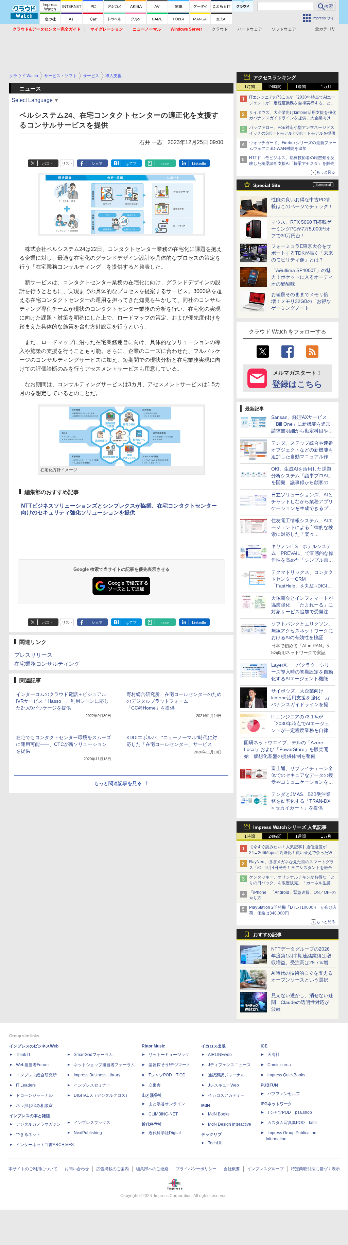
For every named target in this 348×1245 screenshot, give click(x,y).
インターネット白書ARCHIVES (45, 1144)
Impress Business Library (97, 1075)
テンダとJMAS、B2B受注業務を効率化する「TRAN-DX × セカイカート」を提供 (301, 801)
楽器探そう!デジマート (169, 1064)
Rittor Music (153, 1046)
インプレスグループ (265, 1168)
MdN (205, 1105)
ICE (264, 1046)
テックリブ (211, 1134)
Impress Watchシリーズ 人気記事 (290, 827)
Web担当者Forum (32, 1064)
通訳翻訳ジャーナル (226, 1075)
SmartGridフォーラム (93, 1054)
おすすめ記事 (267, 934)
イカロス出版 (213, 1046)
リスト (67, 163)
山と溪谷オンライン (167, 1104)
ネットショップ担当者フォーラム (104, 1064)
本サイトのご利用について (32, 1168)
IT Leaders (26, 1085)
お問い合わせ (77, 1168)
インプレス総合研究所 (36, 1075)
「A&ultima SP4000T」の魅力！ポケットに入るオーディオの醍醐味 (302, 277)
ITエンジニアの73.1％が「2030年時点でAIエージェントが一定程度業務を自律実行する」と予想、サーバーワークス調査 (292, 103)
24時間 (274, 86)
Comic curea (279, 1064)
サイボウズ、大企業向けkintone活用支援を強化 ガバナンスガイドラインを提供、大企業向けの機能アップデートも (294, 118)
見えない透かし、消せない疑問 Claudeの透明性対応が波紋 (302, 1002)
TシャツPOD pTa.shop (289, 1112)
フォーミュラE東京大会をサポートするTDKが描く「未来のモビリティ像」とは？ (302, 252)
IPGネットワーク (276, 1104)
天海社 (273, 1054)
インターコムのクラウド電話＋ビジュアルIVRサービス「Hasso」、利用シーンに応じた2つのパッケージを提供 (62, 701)
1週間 (300, 86)
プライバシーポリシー (196, 1168)
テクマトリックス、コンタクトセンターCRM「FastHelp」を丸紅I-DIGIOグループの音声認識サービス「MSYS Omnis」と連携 (302, 585)
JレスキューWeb (223, 1085)
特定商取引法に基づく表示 (315, 1168)
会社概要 (232, 1168)
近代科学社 (152, 1124)
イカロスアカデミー (226, 1095)
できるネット (28, 1134)
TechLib (215, 1143)
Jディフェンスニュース (229, 1064)
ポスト (47, 163)
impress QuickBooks (286, 1075)
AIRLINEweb (220, 1054)
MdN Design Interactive (229, 1124)
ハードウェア (250, 29)
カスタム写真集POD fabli (292, 1122)
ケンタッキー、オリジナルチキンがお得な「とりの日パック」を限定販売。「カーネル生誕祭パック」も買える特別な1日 (292, 883)
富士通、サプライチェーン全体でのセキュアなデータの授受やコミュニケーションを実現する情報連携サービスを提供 (302, 782)
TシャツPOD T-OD (167, 1075)
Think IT (23, 1054)
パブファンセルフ (283, 1093)
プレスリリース (33, 655)
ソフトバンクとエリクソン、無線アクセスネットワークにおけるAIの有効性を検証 (302, 630)
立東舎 (155, 1085)
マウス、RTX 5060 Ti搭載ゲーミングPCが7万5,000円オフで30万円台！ (301, 228)
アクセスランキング (274, 77)
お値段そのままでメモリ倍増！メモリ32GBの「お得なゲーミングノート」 (301, 301)
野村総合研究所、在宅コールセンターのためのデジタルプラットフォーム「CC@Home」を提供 (174, 701)
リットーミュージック (169, 1054)
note (165, 163)
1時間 (249, 86)
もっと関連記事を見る (118, 783)
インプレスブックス (92, 1122)
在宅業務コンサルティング (47, 664)
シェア (97, 163)
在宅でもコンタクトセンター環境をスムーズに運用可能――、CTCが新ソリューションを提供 (63, 744)
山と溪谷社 (152, 1095)
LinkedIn (199, 163)
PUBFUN (269, 1085)
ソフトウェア (284, 29)
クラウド (220, 29)
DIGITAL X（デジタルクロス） (101, 1095)
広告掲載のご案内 (112, 1168)
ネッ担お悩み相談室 (34, 1105)
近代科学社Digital (165, 1132)
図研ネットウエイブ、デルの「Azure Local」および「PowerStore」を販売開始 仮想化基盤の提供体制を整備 (286, 749)
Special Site (266, 185)
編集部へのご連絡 (152, 1168)
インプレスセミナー (92, 1085)
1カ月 (326, 86)
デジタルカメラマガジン (38, 1124)
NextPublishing (88, 1132)
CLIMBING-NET (163, 1114)
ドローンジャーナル (34, 1095)
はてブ (131, 163)
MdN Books (218, 1114)
